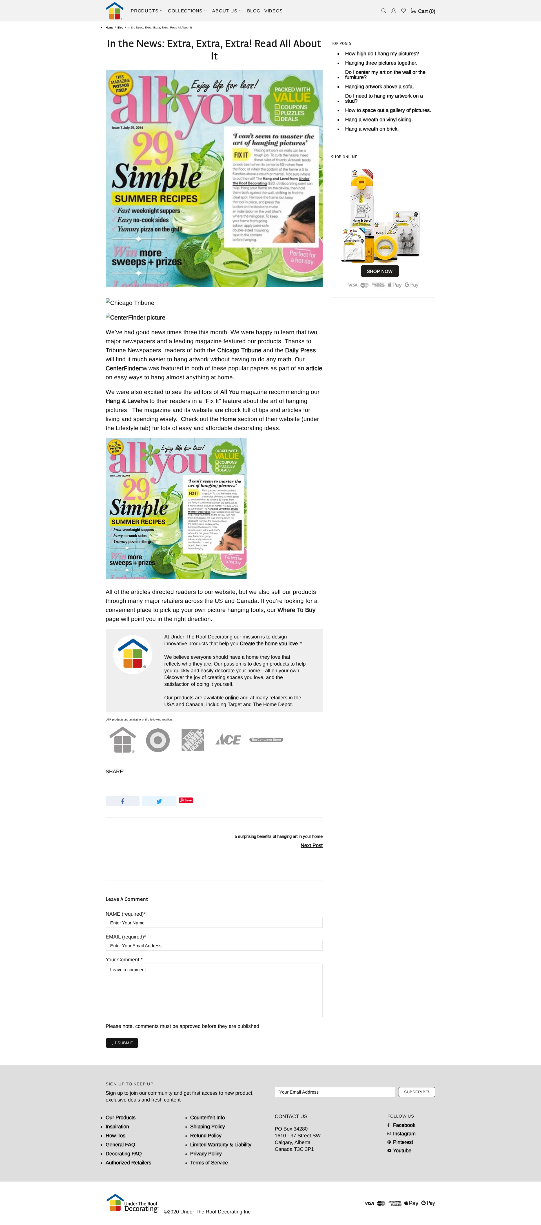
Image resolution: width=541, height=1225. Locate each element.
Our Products (121, 1117)
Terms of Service (209, 1162)
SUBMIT (125, 1043)
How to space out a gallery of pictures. (388, 110)
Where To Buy (297, 610)
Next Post (312, 845)
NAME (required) (125, 914)
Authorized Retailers (128, 1162)
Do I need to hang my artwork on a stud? (384, 98)
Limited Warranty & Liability (220, 1144)
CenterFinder (123, 368)
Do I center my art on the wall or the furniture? (385, 75)
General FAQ (120, 1144)
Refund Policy (205, 1135)
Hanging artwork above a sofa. (379, 86)
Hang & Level (124, 401)
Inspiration (117, 1126)
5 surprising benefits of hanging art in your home (279, 836)
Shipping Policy (207, 1126)
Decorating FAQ (124, 1153)
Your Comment (123, 959)
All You (229, 392)
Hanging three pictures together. (381, 62)
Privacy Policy (206, 1153)
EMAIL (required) (125, 937)
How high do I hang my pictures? (382, 53)
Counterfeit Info (207, 1117)
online (232, 697)
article (314, 368)
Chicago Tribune (239, 350)
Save (188, 800)
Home (109, 27)
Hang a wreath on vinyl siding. (379, 119)
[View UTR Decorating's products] (380, 227)
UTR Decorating (115, 11)
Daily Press (300, 350)
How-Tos (115, 1135)
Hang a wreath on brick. (372, 128)
